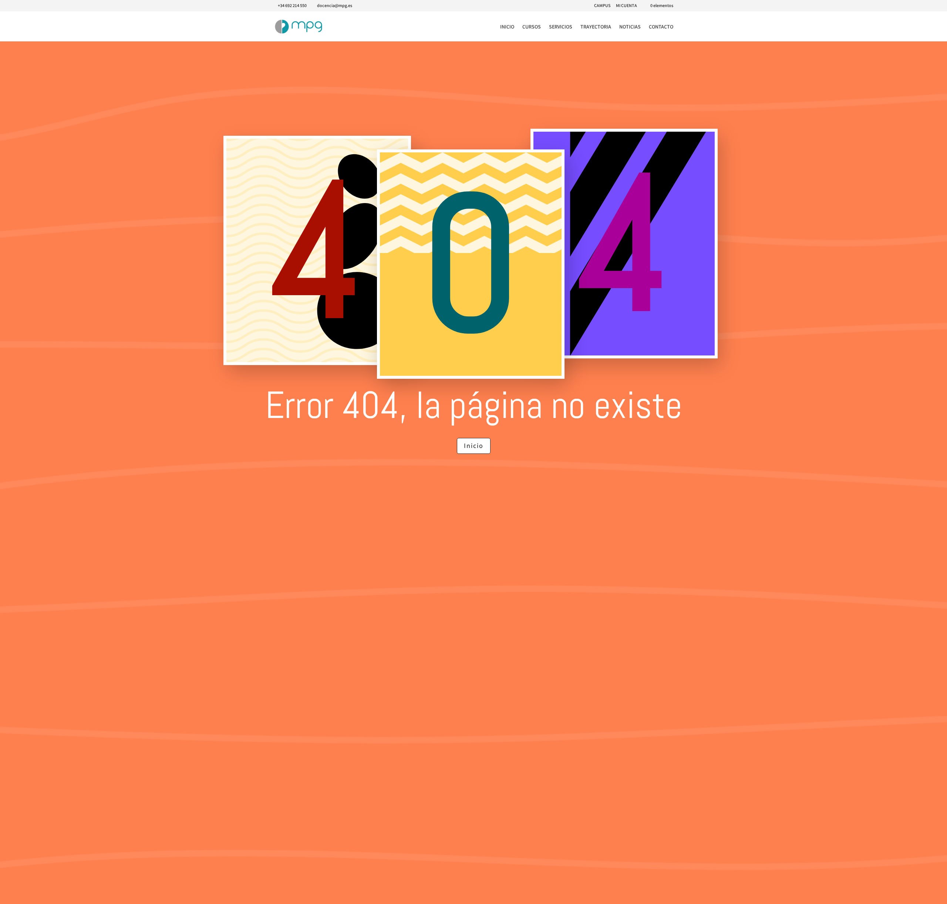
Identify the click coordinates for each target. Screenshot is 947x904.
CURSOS (531, 27)
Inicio (473, 445)
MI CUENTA (626, 5)
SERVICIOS (560, 27)
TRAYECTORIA (595, 27)
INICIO (507, 27)
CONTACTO (661, 27)
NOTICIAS (630, 27)
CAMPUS (602, 5)
